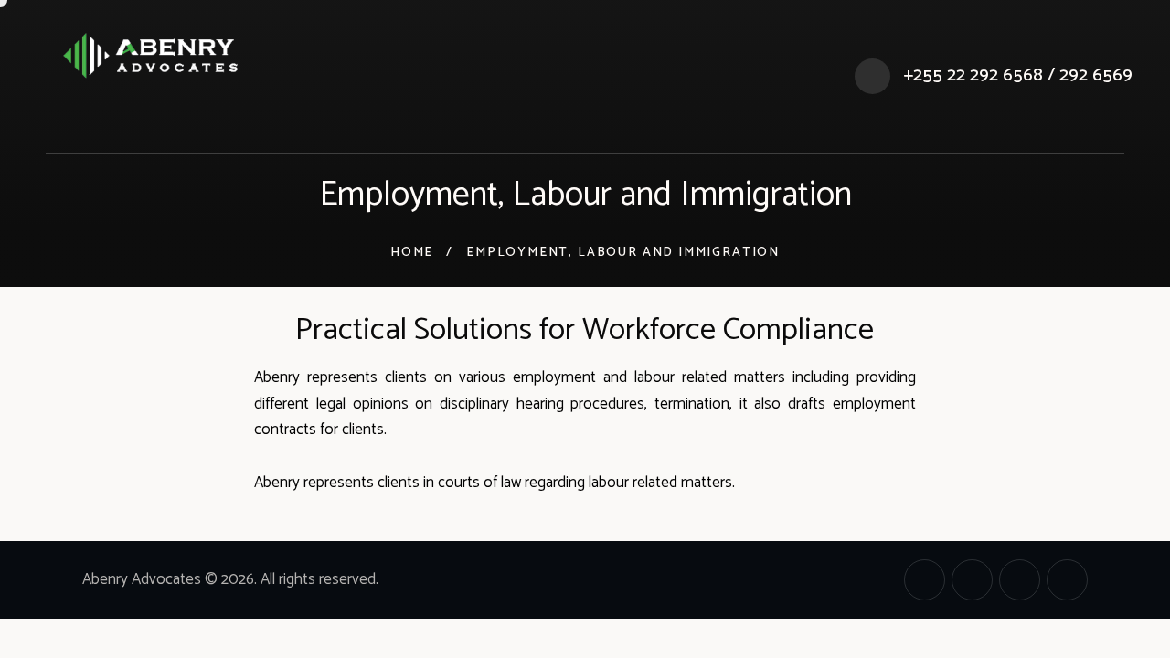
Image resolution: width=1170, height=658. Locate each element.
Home (411, 253)
